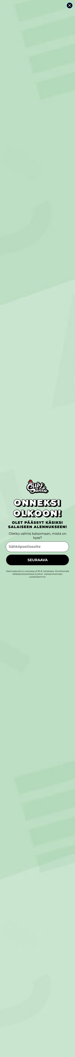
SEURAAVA (38, 560)
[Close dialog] (69, 5)
